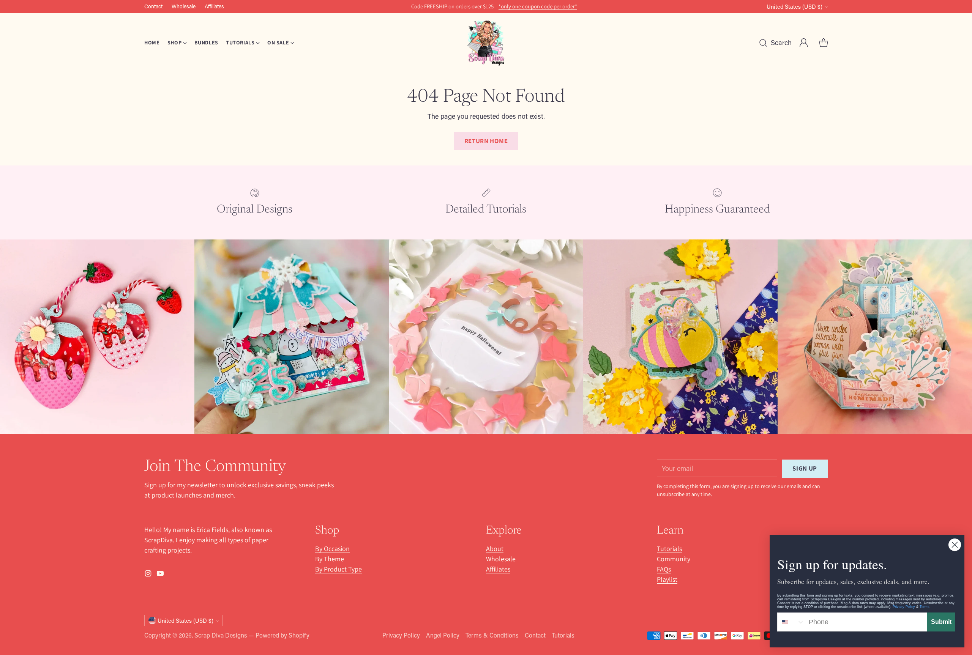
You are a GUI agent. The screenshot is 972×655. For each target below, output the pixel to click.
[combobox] (791, 622)
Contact (535, 635)
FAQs (664, 569)
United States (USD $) (794, 6)
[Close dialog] (954, 544)
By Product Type (338, 569)
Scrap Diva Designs (220, 635)
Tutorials (669, 548)
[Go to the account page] (804, 43)
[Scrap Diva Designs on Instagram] (148, 575)
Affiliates (498, 569)
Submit (941, 622)
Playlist (667, 579)
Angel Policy (442, 635)
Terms (924, 607)
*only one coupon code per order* (538, 6)
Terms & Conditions (492, 635)
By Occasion (332, 548)
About (494, 548)
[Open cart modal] (823, 43)
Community (673, 558)
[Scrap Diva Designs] (486, 42)
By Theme (329, 558)
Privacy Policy (401, 635)
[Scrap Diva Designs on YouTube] (160, 575)
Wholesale (501, 558)
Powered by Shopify (282, 635)
